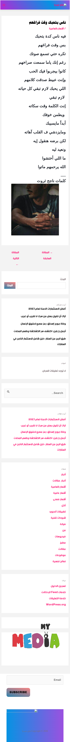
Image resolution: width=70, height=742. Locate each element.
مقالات (62, 549)
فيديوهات (60, 536)
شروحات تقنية (58, 518)
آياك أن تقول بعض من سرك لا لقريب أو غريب (43, 316)
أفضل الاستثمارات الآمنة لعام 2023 (47, 309)
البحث (63, 279)
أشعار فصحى (59, 499)
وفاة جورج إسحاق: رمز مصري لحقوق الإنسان (43, 324)
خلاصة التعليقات (57, 598)
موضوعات (60, 555)
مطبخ (63, 543)
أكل (64, 505)
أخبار (63, 474)
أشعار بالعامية (56, 29)
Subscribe (18, 692)
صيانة (63, 524)
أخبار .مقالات (59, 481)
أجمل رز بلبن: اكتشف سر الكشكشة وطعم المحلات (40, 331)
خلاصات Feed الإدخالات (53, 592)
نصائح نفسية (59, 561)
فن (64, 530)
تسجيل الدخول (58, 586)
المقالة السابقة (47, 253)
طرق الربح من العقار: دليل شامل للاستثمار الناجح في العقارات (39, 341)
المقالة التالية (15, 253)
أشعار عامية (59, 493)
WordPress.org (56, 604)
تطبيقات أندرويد (57, 512)
